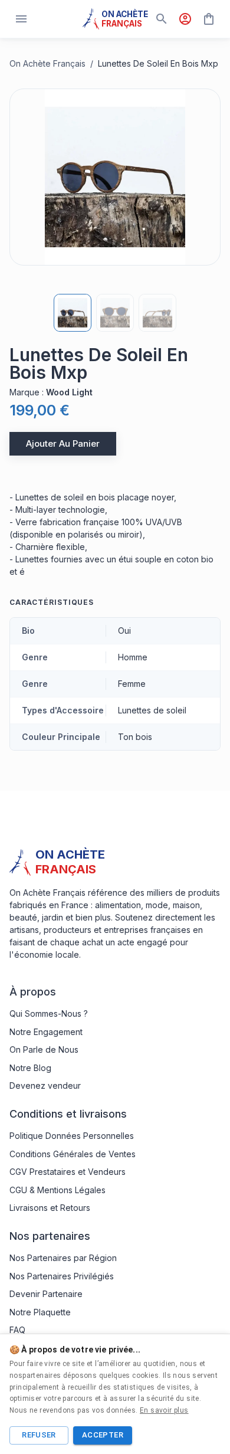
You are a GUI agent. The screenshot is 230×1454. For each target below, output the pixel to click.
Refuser (39, 1434)
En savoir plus (164, 1410)
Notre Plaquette (40, 1312)
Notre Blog (30, 1068)
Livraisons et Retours (49, 1208)
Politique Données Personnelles (71, 1136)
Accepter (102, 1434)
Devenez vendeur (45, 1085)
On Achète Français (47, 63)
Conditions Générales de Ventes (72, 1154)
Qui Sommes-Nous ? (48, 1013)
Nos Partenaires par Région (63, 1258)
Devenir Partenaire (46, 1294)
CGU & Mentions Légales (57, 1190)
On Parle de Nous (43, 1049)
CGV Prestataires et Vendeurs (67, 1172)
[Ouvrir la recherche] (161, 19)
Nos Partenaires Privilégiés (61, 1276)
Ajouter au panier (63, 443)
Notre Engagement (46, 1032)
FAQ (17, 1330)
